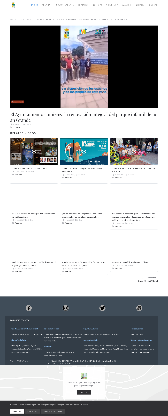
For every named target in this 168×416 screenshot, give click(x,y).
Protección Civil (108, 334)
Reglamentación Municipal (53, 355)
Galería (126, 4)
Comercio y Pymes (137, 352)
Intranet (140, 4)
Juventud (26, 345)
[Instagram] (65, 308)
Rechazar (32, 411)
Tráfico (116, 334)
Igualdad (19, 345)
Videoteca (112, 4)
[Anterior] (143, 281)
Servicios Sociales (137, 329)
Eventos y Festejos (23, 352)
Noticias (97, 4)
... (149, 281)
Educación (28, 334)
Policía (93, 334)
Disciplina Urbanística (91, 345)
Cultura (13, 345)
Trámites (83, 4)
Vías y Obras (117, 349)
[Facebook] (29, 308)
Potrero (99, 334)
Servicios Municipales (91, 340)
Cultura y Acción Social (18, 340)
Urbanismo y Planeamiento (102, 349)
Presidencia (48, 346)
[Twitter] (102, 308)
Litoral (86, 352)
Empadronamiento (67, 334)
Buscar (153, 4)
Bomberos (87, 334)
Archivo (46, 352)
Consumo (150, 349)
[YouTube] (139, 308)
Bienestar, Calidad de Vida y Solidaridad (24, 329)
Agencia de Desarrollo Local (140, 345)
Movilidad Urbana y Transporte (99, 352)
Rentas (54, 341)
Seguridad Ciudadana (91, 329)
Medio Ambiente (120, 345)
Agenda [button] (46, 4)
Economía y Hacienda (51, 329)
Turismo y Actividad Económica (141, 340)
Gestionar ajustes (53, 411)
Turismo (147, 352)
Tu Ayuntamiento (64, 4)
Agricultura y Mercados (139, 349)
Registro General (68, 352)
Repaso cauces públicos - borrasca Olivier (130, 262)
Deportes (21, 334)
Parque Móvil (88, 349)
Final (155, 281)
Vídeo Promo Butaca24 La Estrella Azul (29, 168)
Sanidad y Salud (37, 334)
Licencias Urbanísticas (106, 345)
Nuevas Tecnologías (58, 337)
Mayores (33, 345)
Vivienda (125, 349)
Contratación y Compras (52, 334)
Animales (14, 334)
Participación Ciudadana (19, 349)
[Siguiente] (152, 281)
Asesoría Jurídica (56, 352)
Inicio (34, 4)
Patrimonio (70, 337)
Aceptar (84, 392)
